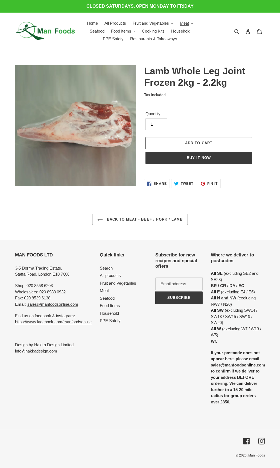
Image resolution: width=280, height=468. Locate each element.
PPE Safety (110, 320)
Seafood (107, 298)
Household (109, 313)
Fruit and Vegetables (118, 283)
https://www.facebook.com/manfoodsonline (53, 321)
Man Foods (256, 455)
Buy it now (199, 158)
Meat (104, 290)
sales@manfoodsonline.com (52, 304)
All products (110, 275)
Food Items (110, 305)
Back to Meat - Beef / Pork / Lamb (144, 219)
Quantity (153, 113)
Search (106, 268)
